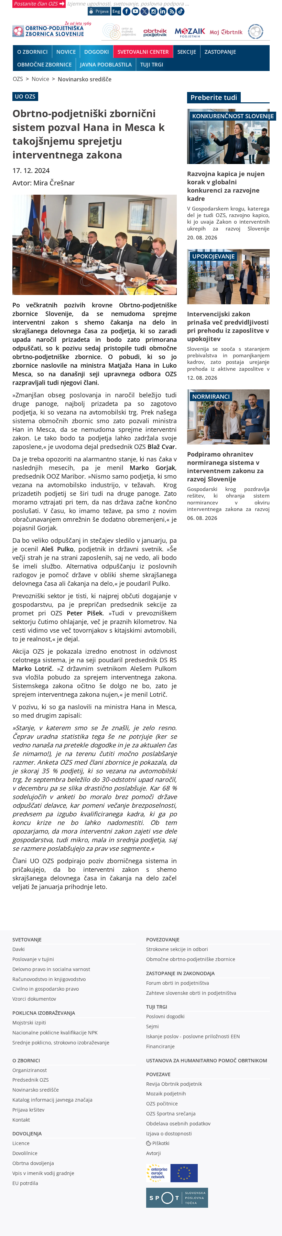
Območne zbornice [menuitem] (44, 64)
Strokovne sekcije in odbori (177, 949)
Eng (116, 11)
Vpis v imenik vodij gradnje (43, 1173)
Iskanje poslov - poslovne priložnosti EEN (193, 1036)
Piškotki (161, 1143)
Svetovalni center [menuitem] (143, 51)
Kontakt (21, 1119)
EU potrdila (25, 1183)
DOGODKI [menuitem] (96, 51)
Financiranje (160, 1046)
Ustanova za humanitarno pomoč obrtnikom (206, 1060)
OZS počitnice (162, 1103)
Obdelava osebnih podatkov (178, 1123)
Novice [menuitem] (66, 51)
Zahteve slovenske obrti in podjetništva (191, 993)
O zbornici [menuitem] (32, 51)
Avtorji (153, 1153)
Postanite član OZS (35, 3)
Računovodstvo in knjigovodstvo (49, 979)
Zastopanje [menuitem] (220, 51)
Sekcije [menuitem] (186, 51)
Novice (40, 79)
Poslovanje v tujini (33, 959)
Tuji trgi (156, 1006)
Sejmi (152, 1026)
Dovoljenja (27, 1133)
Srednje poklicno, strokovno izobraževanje (60, 1042)
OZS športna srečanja (171, 1113)
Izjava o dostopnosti (169, 1133)
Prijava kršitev (28, 1109)
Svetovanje (27, 939)
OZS (18, 79)
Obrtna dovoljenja (33, 1163)
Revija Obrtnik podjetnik (174, 1084)
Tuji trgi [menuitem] (151, 64)
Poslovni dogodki (165, 1016)
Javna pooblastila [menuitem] (106, 64)
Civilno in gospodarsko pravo (45, 988)
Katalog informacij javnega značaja (52, 1099)
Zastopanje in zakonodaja (180, 973)
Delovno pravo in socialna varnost (51, 969)
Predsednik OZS (30, 1079)
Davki (18, 949)
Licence (21, 1143)
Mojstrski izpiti (29, 1022)
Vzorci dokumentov (34, 998)
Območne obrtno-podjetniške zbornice (190, 959)
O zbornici (26, 1060)
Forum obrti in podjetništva (177, 983)
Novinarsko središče (84, 79)
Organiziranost (29, 1070)
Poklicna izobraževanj (42, 1013)
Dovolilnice (24, 1153)
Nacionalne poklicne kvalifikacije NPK (55, 1032)
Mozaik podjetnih (166, 1093)
